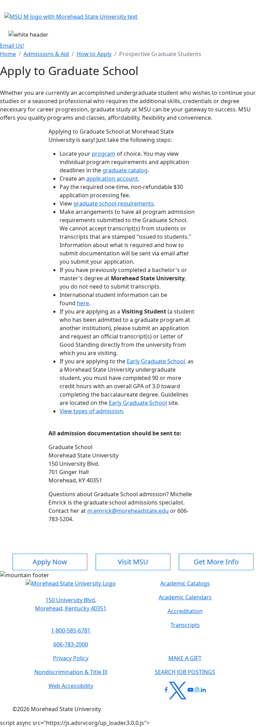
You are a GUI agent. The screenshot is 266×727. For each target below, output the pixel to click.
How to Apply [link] (94, 54)
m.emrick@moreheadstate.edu (128, 511)
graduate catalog (125, 170)
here (83, 303)
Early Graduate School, (156, 361)
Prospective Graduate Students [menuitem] (160, 54)
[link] (70, 604)
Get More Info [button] (216, 561)
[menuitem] (8, 54)
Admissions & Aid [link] (46, 54)
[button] (71, 587)
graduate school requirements (113, 203)
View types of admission (91, 411)
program (103, 153)
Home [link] (8, 54)
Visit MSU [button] (133, 561)
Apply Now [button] (50, 561)
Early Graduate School (138, 403)
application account (112, 178)
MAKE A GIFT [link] (185, 658)
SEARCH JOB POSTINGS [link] (185, 672)
